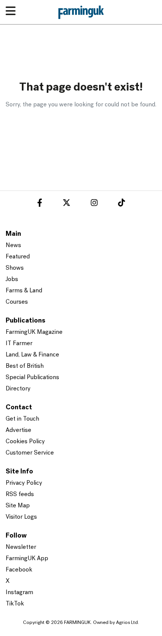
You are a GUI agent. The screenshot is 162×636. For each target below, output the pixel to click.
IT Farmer (19, 344)
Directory (18, 389)
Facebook (19, 570)
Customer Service (30, 453)
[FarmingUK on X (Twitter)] (66, 204)
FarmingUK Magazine (34, 332)
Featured (18, 257)
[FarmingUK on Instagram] (94, 204)
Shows (15, 268)
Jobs (12, 280)
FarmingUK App (27, 559)
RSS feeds (20, 495)
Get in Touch (22, 419)
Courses (17, 302)
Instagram (19, 593)
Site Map (18, 506)
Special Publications (32, 378)
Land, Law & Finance (32, 355)
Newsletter (21, 547)
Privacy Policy (24, 483)
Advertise (18, 430)
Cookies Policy (25, 442)
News (13, 246)
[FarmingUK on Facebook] (40, 204)
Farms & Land (24, 291)
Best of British (25, 366)
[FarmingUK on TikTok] (121, 204)
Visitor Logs (21, 517)
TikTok (15, 604)
